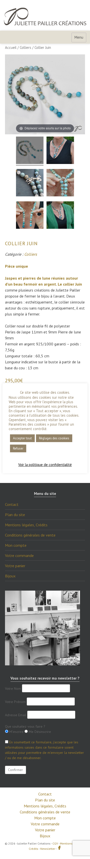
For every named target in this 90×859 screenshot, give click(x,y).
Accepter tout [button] (22, 438)
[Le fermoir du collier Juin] (60, 183)
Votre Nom (13, 688)
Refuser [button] (18, 448)
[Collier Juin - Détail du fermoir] (30, 183)
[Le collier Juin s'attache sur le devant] (30, 215)
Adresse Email (15, 715)
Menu (78, 37)
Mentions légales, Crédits (26, 524)
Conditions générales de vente (30, 535)
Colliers (25, 47)
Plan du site (15, 514)
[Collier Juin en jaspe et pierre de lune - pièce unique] (30, 151)
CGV (55, 843)
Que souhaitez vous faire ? (25, 726)
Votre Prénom (15, 702)
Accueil (10, 47)
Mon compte (15, 545)
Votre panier (15, 565)
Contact (11, 504)
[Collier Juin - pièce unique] (60, 151)
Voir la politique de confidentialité (45, 465)
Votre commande (19, 555)
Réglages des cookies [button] (54, 438)
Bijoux (10, 575)
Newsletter (47, 849)
